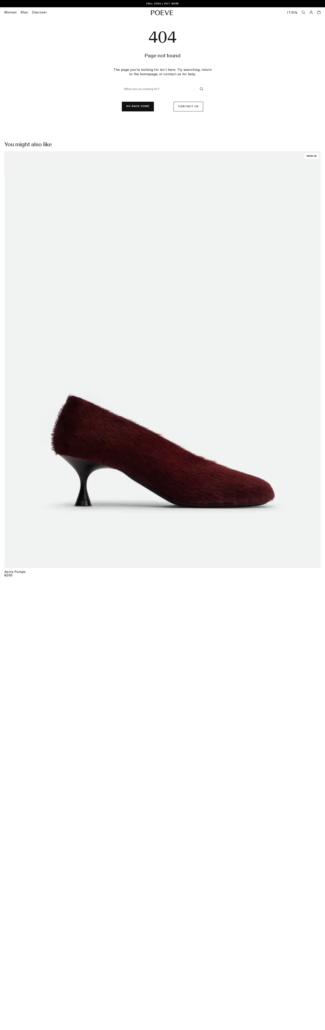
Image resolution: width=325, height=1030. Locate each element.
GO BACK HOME (137, 106)
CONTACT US (188, 106)
